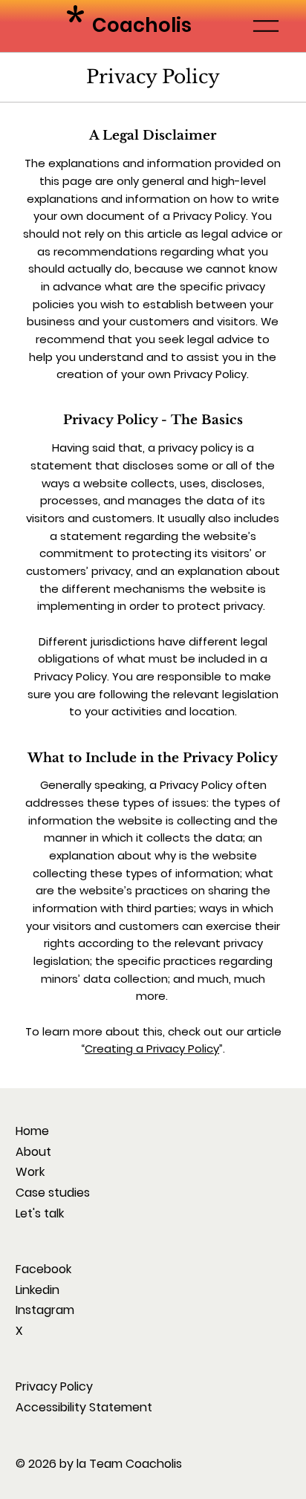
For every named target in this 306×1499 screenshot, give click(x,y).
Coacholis (142, 25)
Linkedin (37, 1289)
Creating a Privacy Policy (152, 1048)
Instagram (45, 1309)
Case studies (53, 1192)
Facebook (43, 1269)
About (33, 1151)
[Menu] (266, 26)
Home (32, 1130)
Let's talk (40, 1213)
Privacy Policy (54, 1386)
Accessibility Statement (84, 1407)
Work (30, 1171)
